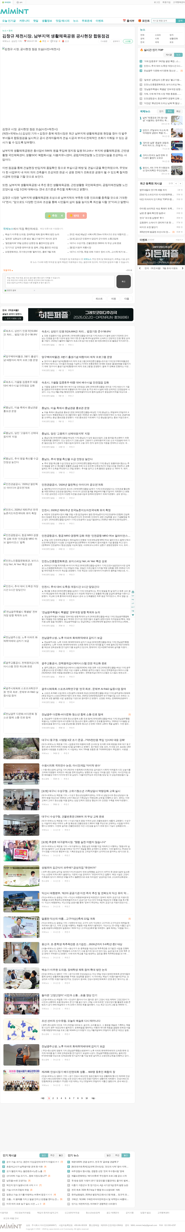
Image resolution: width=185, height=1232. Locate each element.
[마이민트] (6, 2)
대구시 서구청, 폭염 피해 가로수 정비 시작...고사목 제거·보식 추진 (100, 252)
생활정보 (47, 20)
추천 (170, 111)
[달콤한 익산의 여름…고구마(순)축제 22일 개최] (21, 927)
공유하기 (116, 41)
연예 (142, 35)
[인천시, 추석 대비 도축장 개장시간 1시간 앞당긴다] (21, 595)
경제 (142, 39)
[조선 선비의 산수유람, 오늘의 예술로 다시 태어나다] (21, 1029)
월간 (61, 1155)
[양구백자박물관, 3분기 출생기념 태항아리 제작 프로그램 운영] (21, 365)
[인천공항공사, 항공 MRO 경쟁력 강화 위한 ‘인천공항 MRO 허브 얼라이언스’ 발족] (21, 544)
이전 (113, 298)
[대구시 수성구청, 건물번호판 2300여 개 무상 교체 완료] (21, 825)
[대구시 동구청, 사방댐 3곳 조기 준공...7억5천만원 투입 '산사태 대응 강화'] (21, 748)
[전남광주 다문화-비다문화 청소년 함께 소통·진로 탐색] (21, 723)
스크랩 (128, 41)
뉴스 (75, 20)
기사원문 (103, 41)
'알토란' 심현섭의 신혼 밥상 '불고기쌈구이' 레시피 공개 (31, 238)
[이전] (140, 267)
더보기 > (179, 240)
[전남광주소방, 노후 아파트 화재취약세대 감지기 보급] (21, 646)
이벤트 (99, 20)
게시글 (169, 55)
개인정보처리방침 (22, 1213)
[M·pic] (19, 2)
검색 (180, 20)
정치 (171, 35)
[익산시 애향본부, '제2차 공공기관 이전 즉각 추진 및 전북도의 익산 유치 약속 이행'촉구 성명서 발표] (21, 901)
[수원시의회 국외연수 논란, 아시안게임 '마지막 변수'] (21, 774)
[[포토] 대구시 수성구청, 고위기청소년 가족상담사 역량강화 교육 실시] (21, 799)
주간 (52, 1155)
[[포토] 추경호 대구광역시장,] (21, 850)
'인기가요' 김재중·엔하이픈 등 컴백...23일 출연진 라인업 (31, 247)
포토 (171, 42)
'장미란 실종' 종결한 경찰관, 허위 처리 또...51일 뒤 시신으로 (156, 145)
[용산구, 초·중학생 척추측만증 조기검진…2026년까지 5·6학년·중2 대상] (21, 953)
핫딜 (35, 20)
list (133, 603)
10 (87, 1098)
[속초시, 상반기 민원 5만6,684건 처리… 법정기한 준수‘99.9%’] (21, 340)
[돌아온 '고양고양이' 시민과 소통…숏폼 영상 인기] (21, 1004)
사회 (157, 39)
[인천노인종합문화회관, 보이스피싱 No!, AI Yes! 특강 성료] (21, 570)
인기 (161, 111)
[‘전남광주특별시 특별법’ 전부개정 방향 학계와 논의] (21, 621)
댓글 (133, 611)
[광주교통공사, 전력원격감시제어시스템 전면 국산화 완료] (21, 672)
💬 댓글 (55, 41)
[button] (156, 2)
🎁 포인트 (144, 20)
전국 (142, 42)
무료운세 (87, 20)
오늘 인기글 (9, 20)
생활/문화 (174, 39)
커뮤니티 (24, 20)
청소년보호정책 (93, 1213)
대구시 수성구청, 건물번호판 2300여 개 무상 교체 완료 (95, 243)
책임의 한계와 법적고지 (47, 1213)
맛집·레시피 (63, 20)
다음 (126, 298)
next (133, 607)
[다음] (182, 267)
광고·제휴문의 (113, 1213)
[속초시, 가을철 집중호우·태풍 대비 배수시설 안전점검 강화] (21, 391)
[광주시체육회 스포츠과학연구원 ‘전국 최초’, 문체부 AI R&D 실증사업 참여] (21, 697)
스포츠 (158, 35)
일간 (44, 1155)
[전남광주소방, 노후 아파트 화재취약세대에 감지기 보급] (21, 1055)
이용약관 (4, 1213)
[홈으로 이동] (14, 11)
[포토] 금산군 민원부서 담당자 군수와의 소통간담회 (94, 238)
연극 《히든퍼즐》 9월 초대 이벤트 (161, 268)
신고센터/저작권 (72, 1213)
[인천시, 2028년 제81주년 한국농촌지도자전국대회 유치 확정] (21, 519)
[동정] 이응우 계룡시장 (80, 247)
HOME (133, 592)
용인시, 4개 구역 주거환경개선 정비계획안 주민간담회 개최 (156, 170)
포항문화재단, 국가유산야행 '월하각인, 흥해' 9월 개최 (30, 252)
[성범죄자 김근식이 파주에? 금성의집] (21, 876)
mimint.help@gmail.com (146, 1225)
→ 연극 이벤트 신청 (12, 318)
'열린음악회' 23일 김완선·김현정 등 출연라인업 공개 (29, 243)
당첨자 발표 (145, 1213)
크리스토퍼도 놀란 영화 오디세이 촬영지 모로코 (155, 156)
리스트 (99, 298)
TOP (133, 596)
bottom (133, 615)
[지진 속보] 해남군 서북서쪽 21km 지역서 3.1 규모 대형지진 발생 (100, 234)
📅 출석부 (128, 20)
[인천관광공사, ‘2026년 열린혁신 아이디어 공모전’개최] (21, 493)
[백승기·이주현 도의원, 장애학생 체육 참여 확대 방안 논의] (21, 978)
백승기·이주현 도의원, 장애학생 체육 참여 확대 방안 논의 (32, 234)
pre (133, 600)
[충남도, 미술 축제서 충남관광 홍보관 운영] (21, 416)
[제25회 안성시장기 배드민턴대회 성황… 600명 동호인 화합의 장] (21, 1080)
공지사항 (130, 1213)
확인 (123, 281)
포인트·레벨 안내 (10, 1218)
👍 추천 (43, 41)
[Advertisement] (151, 11)
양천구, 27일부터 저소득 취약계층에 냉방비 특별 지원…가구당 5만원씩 (155, 133)
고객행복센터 (164, 1213)
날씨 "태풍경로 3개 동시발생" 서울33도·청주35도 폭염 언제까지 (156, 120)
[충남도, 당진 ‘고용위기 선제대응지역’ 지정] (21, 442)
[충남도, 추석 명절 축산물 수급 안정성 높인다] (21, 467)
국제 (157, 42)
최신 (178, 111)
